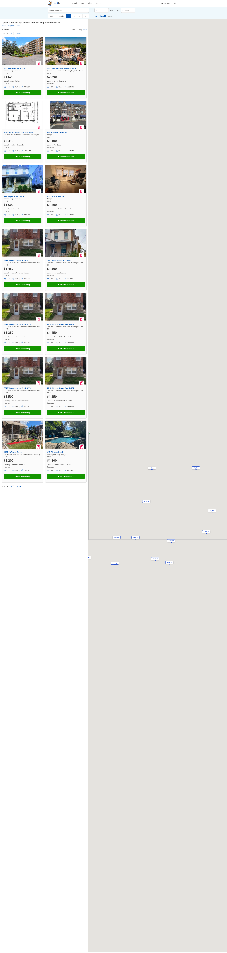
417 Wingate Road (55, 452)
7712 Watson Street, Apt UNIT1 (60, 324)
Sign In (176, 3)
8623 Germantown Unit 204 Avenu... (19, 132)
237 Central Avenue (55, 196)
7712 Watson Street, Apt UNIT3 (17, 324)
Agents (97, 3)
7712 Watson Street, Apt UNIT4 (60, 388)
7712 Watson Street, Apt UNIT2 (17, 260)
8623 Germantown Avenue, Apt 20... (63, 68)
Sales (83, 3)
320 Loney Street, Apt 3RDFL (59, 260)
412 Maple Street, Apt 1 (14, 196)
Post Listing (165, 3)
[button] (152, 468)
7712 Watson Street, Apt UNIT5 (17, 388)
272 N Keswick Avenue (57, 132)
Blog (90, 3)
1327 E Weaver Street (13, 452)
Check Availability (22, 92)
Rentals (75, 3)
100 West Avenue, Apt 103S (15, 68)
